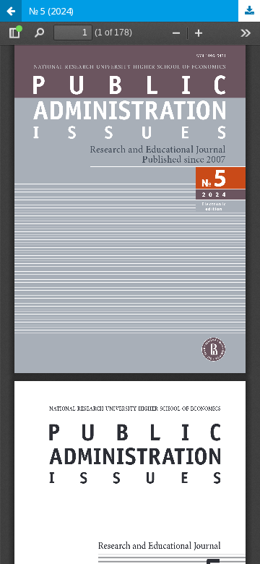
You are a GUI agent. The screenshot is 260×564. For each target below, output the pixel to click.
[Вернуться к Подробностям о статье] (11, 11)
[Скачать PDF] (249, 11)
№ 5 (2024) (51, 10)
